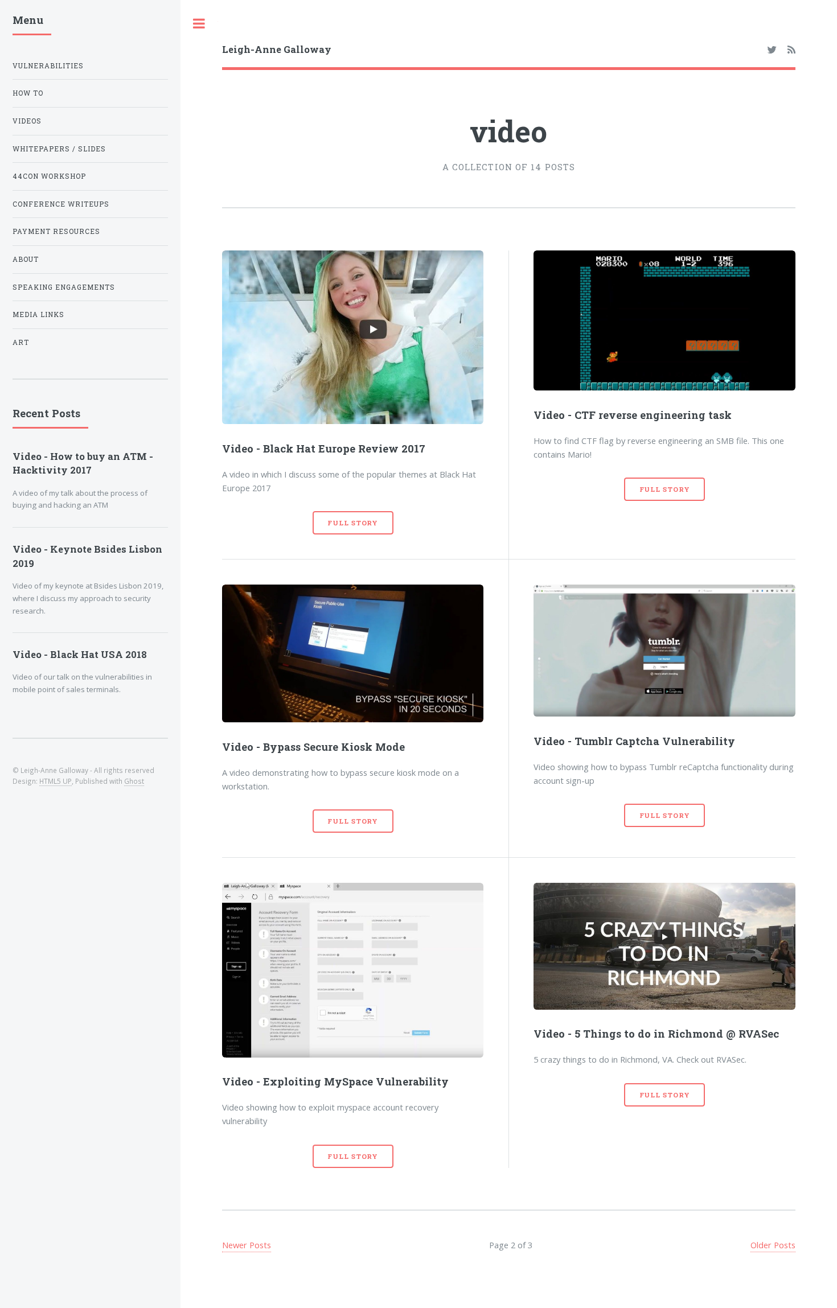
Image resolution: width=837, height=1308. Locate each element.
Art (21, 342)
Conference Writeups (61, 204)
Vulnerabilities (48, 65)
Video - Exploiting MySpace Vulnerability (335, 1081)
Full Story (352, 523)
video (508, 131)
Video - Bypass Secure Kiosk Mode (313, 747)
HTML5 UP (55, 780)
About (26, 259)
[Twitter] (772, 50)
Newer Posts (246, 1245)
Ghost (134, 780)
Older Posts (772, 1245)
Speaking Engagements (64, 287)
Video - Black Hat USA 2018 (80, 654)
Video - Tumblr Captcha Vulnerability (634, 741)
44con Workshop (49, 176)
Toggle (199, 23)
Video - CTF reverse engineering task (633, 415)
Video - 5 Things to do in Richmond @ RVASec (656, 1033)
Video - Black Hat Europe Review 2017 (323, 448)
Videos (27, 121)
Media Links (38, 314)
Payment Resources (56, 231)
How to (28, 93)
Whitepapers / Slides (59, 149)
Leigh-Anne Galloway (276, 49)
